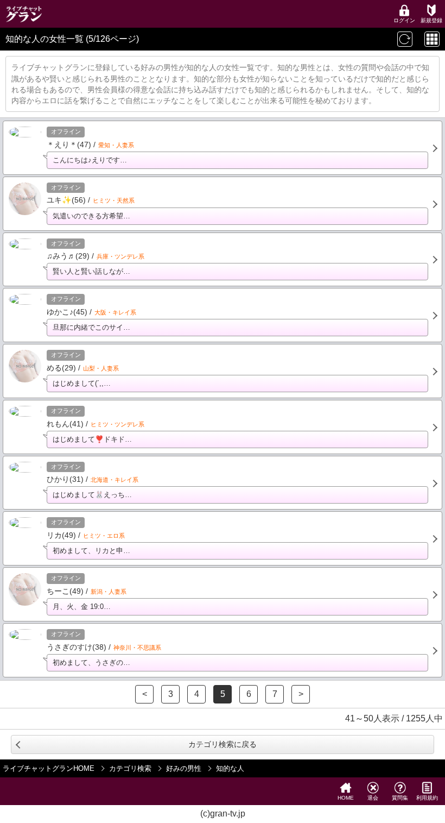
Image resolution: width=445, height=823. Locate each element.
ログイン (404, 20)
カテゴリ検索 (130, 768)
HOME (346, 798)
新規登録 (431, 20)
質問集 (400, 798)
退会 (372, 798)
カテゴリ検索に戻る (222, 744)
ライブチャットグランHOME (48, 768)
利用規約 (427, 798)
